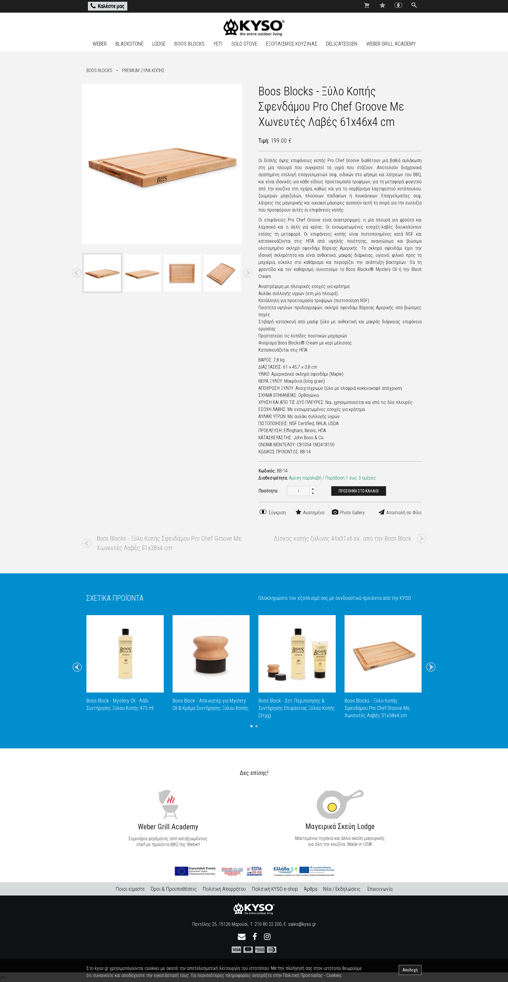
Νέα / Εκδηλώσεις (341, 889)
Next (248, 273)
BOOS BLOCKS (189, 44)
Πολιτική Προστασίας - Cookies (312, 975)
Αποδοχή (410, 970)
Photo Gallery (352, 512)
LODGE (159, 44)
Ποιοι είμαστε (130, 889)
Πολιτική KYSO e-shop (275, 889)
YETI (218, 44)
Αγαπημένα (313, 512)
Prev (76, 273)
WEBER (100, 44)
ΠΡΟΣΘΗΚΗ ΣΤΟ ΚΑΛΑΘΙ (359, 491)
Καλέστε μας (111, 6)
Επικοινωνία (379, 889)
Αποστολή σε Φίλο (403, 512)
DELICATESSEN (341, 44)
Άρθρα (310, 889)
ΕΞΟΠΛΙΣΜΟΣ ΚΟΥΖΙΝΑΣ (291, 44)
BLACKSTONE (129, 44)
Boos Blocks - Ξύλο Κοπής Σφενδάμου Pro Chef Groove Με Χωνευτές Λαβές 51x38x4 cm (169, 543)
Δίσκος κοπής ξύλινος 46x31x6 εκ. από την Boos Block (342, 538)
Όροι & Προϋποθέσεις (174, 889)
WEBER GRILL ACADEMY (391, 44)
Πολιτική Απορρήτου (224, 889)
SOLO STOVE (244, 44)
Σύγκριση (276, 512)
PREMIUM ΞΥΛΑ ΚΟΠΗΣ (143, 70)
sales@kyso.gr (302, 924)
